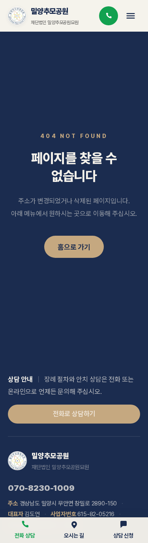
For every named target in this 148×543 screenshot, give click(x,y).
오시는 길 (74, 535)
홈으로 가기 (74, 247)
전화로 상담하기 (74, 414)
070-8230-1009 (41, 488)
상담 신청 (123, 535)
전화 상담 (24, 535)
